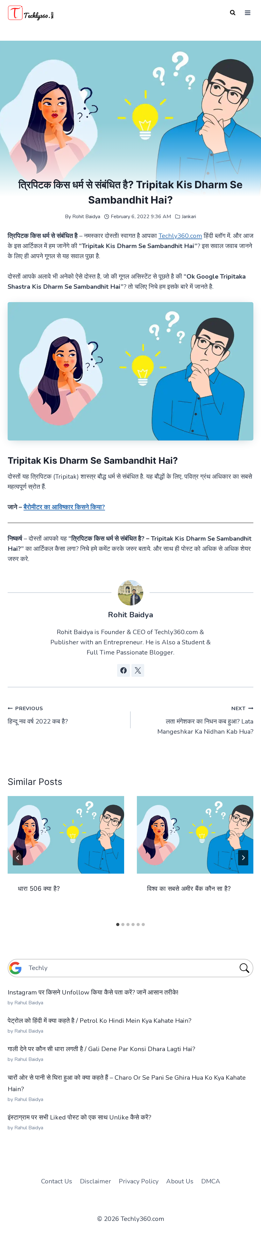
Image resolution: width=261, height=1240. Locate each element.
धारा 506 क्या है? (39, 888)
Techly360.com (180, 236)
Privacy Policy (139, 1181)
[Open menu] (247, 12)
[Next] (243, 857)
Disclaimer (95, 1181)
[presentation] (66, 835)
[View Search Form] (232, 12)
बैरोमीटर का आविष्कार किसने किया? (64, 507)
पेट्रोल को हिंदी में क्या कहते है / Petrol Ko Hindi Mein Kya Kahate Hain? (99, 1020)
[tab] (117, 924)
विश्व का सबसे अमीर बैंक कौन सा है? (189, 888)
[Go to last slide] (18, 857)
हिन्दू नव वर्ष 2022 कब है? (38, 715)
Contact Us (56, 1181)
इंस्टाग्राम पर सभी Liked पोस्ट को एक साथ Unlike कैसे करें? (79, 1117)
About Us (180, 1181)
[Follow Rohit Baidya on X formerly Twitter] (137, 670)
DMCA (210, 1181)
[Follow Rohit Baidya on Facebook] (123, 670)
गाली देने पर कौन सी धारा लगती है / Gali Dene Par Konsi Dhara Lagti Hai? (101, 1049)
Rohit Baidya (86, 216)
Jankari (189, 216)
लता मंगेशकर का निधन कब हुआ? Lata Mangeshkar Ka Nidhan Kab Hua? (205, 720)
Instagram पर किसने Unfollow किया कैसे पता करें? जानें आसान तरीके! (93, 992)
